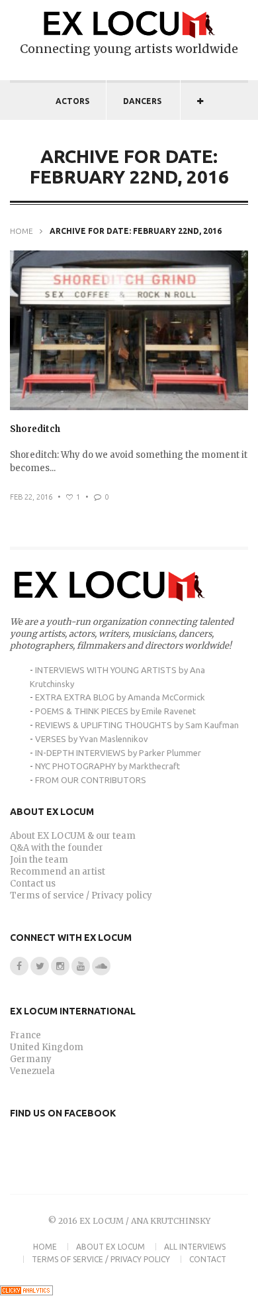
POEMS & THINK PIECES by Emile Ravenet (115, 711)
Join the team (39, 859)
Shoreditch (35, 429)
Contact (207, 1259)
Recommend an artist (57, 871)
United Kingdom (46, 1047)
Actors (72, 101)
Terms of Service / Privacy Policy (101, 1259)
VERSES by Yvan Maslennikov (91, 738)
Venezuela (32, 1071)
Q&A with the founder (56, 847)
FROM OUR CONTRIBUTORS (90, 779)
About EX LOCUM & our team (73, 835)
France (25, 1035)
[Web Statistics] (26, 1292)
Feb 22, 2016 (31, 497)
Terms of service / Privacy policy (81, 895)
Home (21, 231)
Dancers (142, 101)
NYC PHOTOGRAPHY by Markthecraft (107, 766)
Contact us (33, 883)
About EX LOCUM (110, 1246)
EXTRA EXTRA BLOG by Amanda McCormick (120, 697)
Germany (31, 1059)
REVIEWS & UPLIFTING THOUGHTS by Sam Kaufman (137, 725)
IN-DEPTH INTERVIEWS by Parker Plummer (118, 752)
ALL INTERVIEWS (195, 1246)
